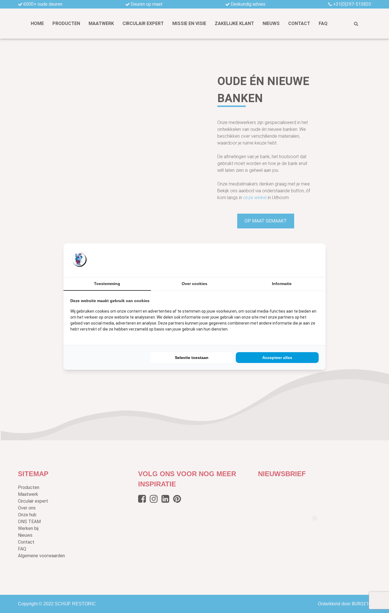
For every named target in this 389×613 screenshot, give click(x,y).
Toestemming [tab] (107, 283)
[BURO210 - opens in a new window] (297, 260)
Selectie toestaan (191, 357)
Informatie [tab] (282, 283)
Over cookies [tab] (194, 283)
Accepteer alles (277, 357)
